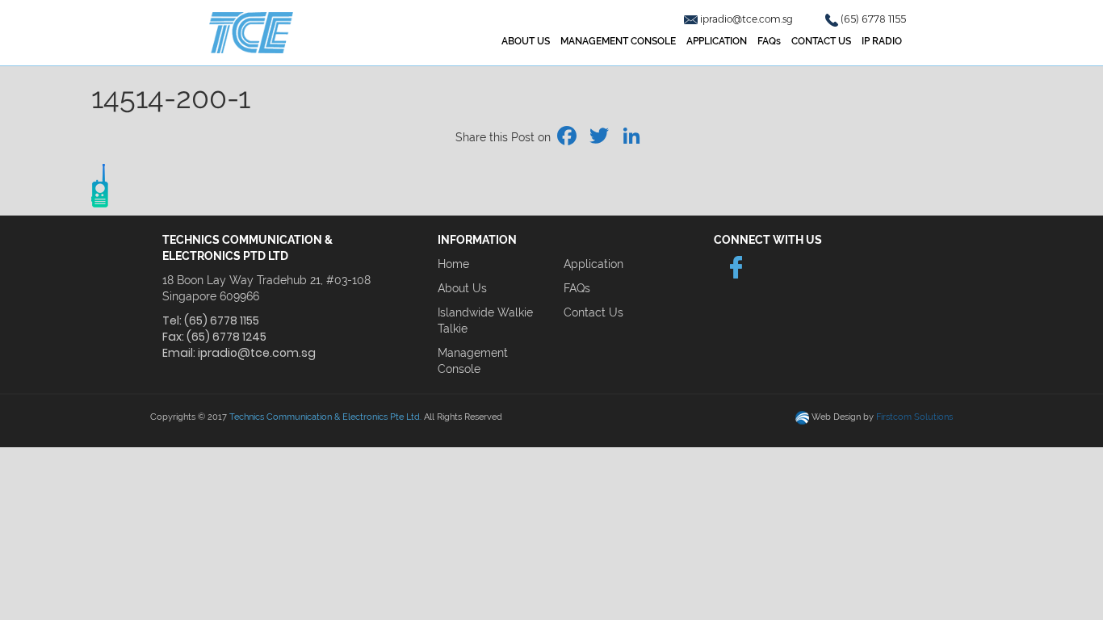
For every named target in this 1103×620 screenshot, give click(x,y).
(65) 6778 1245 (226, 337)
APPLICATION (716, 41)
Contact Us (593, 312)
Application (593, 264)
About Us (462, 288)
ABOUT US (525, 41)
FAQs (769, 41)
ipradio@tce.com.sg (747, 19)
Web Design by (882, 417)
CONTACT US (821, 41)
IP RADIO (882, 41)
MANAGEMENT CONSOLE (618, 41)
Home (453, 264)
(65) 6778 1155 (873, 19)
